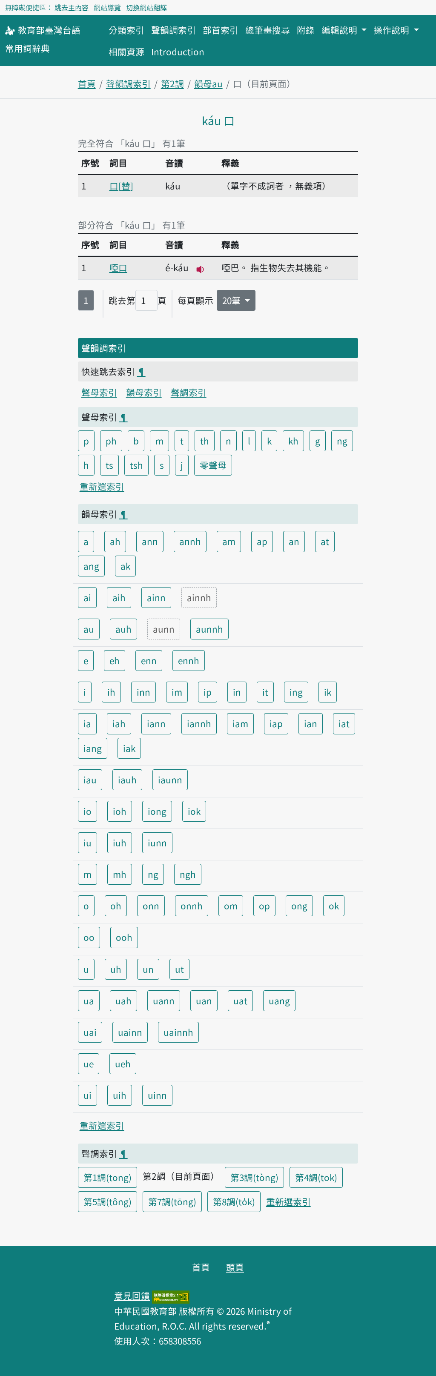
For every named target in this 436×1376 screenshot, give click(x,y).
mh (119, 874)
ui (87, 1095)
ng (342, 440)
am (228, 541)
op (264, 905)
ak (125, 565)
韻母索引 (144, 392)
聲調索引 (189, 392)
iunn (157, 842)
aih (119, 597)
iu (87, 842)
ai (87, 597)
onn (151, 905)
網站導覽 (107, 7)
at (325, 541)
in (237, 691)
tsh (136, 465)
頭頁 (235, 1267)
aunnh (209, 628)
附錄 (306, 29)
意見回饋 (132, 1295)
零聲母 (213, 465)
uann (164, 1000)
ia (87, 723)
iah (119, 723)
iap (276, 723)
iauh (127, 779)
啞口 (118, 267)
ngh (188, 874)
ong (299, 905)
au (88, 628)
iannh (199, 723)
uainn (130, 1032)
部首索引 (220, 29)
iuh (119, 842)
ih (111, 691)
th (204, 440)
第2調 (172, 83)
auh (123, 628)
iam (240, 723)
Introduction (177, 51)
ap (262, 541)
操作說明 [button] (392, 29)
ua (88, 1000)
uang (279, 1000)
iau (90, 779)
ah (115, 541)
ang (91, 565)
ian (310, 723)
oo (89, 937)
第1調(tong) (107, 1177)
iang (92, 748)
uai (90, 1032)
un (148, 969)
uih (119, 1095)
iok (194, 811)
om (231, 905)
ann (150, 541)
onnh (192, 905)
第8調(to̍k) (234, 1201)
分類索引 (126, 29)
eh (114, 660)
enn (149, 660)
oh (115, 905)
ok (334, 905)
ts (109, 465)
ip (208, 691)
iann (156, 723)
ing (296, 691)
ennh (188, 660)
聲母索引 (99, 392)
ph (111, 440)
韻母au (208, 83)
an (294, 541)
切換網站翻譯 (146, 7)
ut (179, 969)
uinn (157, 1095)
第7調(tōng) (172, 1201)
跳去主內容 (71, 7)
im (177, 691)
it (265, 691)
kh (293, 440)
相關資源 (126, 51)
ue (88, 1063)
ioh (119, 811)
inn (143, 691)
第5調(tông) (107, 1201)
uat (240, 1000)
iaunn (170, 779)
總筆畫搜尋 (267, 29)
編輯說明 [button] (340, 29)
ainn (156, 597)
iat (344, 723)
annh (190, 541)
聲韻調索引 (173, 29)
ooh (124, 937)
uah (123, 1000)
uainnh (178, 1032)
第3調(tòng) (254, 1177)
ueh (123, 1063)
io (87, 811)
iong (157, 811)
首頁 (87, 83)
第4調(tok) (316, 1177)
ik (327, 691)
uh (115, 969)
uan (204, 1000)
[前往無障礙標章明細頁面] (170, 1295)
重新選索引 (102, 486)
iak (129, 748)
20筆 (232, 300)
